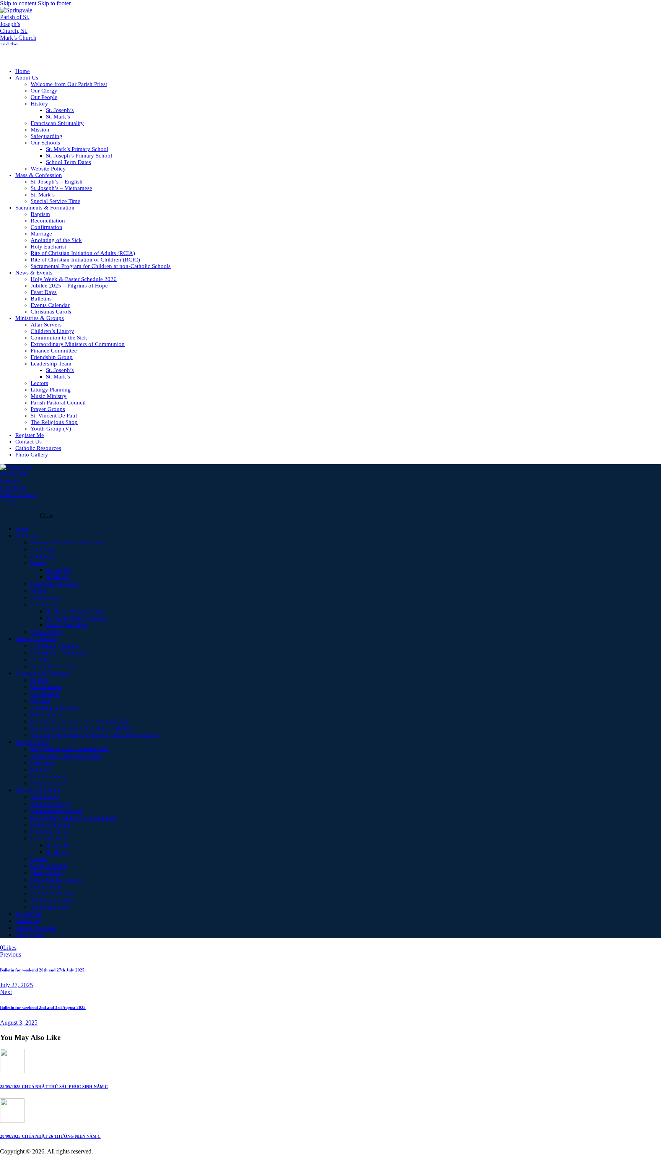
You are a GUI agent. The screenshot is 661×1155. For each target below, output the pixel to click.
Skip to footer (54, 3)
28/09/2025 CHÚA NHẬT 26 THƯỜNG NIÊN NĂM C (50, 1136)
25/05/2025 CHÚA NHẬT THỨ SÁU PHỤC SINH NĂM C (54, 1086)
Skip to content (18, 3)
